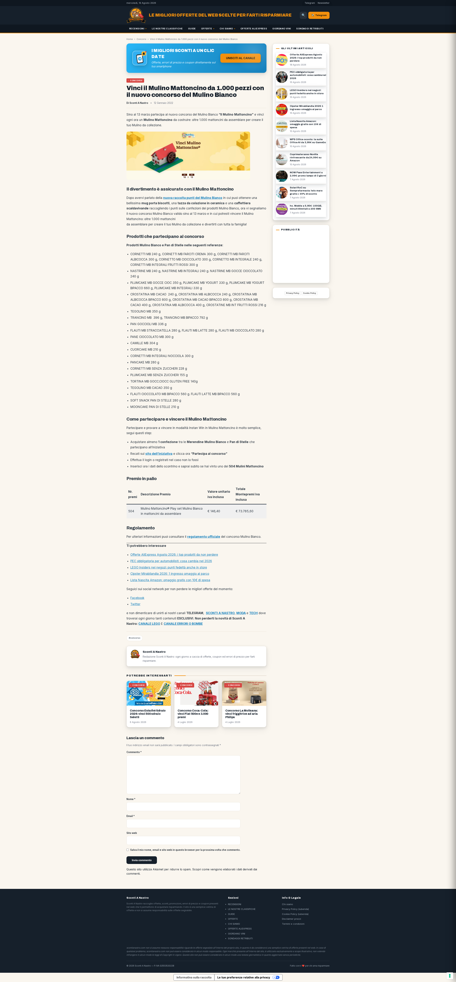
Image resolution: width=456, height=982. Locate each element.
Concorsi (141, 39)
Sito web (131, 833)
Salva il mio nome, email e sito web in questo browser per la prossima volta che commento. (185, 849)
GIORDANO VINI (281, 28)
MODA (241, 613)
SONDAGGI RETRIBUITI (309, 28)
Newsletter (324, 3)
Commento (134, 752)
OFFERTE (206, 28)
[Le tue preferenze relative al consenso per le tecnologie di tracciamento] (449, 975)
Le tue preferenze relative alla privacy (243, 977)
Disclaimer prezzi (291, 918)
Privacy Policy (292, 293)
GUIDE (192, 28)
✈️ (319, 15)
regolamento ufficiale (203, 536)
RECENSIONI (136, 28)
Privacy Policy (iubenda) (295, 909)
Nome (130, 799)
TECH (253, 613)
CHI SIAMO (226, 28)
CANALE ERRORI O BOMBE (183, 624)
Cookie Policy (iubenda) (295, 914)
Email (130, 816)
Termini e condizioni (293, 923)
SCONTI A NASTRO (220, 613)
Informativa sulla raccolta (194, 977)
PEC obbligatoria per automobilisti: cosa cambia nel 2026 (171, 561)
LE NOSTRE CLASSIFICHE (167, 28)
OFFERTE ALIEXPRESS (253, 28)
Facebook (137, 598)
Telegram (310, 3)
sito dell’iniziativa (158, 453)
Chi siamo (287, 904)
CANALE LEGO (149, 624)
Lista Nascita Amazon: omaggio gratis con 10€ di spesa (170, 580)
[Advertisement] (298, 256)
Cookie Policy (309, 293)
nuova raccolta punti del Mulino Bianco (192, 198)
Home (129, 39)
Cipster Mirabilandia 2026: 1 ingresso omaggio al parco (169, 573)
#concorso (134, 638)
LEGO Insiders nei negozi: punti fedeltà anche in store (168, 567)
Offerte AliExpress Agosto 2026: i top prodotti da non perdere (174, 554)
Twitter (135, 604)
